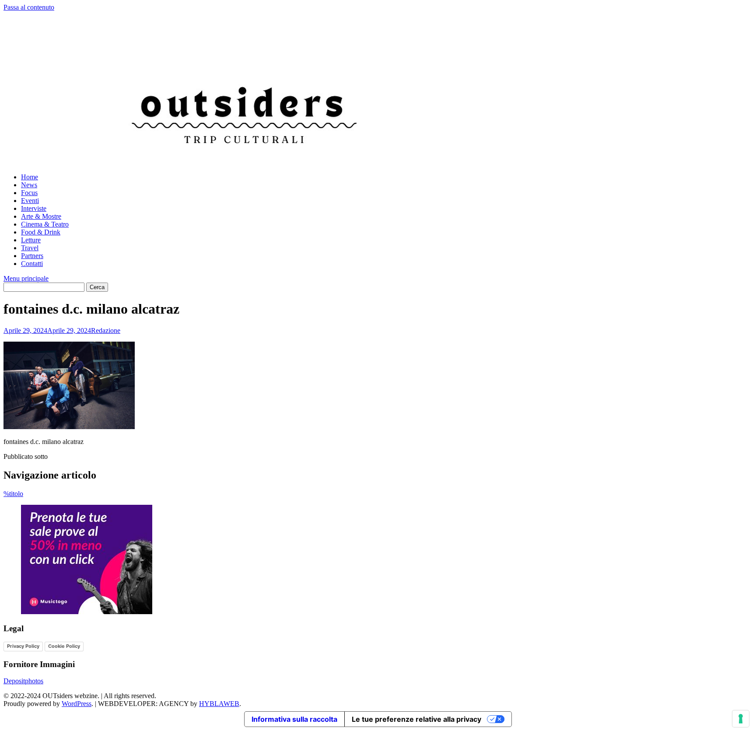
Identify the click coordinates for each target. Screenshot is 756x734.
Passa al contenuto (29, 7)
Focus (29, 192)
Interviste (33, 208)
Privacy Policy (23, 646)
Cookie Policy (64, 646)
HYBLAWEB (219, 703)
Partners (32, 255)
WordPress (76, 703)
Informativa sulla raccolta (294, 719)
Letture (31, 240)
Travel (29, 248)
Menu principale (26, 278)
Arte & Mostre (41, 216)
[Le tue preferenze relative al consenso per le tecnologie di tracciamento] (740, 718)
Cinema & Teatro (45, 224)
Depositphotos (23, 681)
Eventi (30, 200)
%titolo (13, 493)
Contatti (32, 263)
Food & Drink (40, 232)
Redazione (105, 330)
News (29, 185)
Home (29, 177)
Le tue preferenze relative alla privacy (416, 719)
